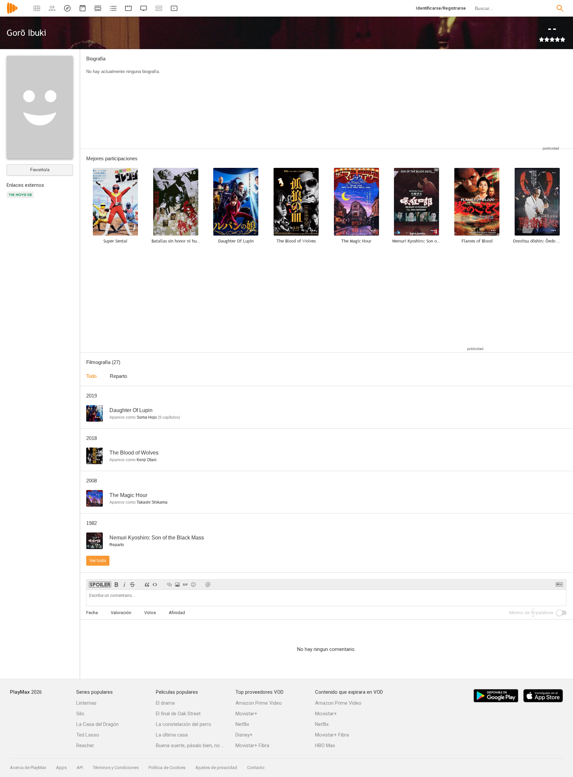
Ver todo (98, 560)
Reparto (118, 376)
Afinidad (177, 612)
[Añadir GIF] (185, 585)
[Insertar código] (155, 585)
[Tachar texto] (132, 585)
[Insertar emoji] (193, 585)
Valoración (121, 612)
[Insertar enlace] (169, 585)
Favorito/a (39, 169)
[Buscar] (560, 8)
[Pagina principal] (12, 12)
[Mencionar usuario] (208, 585)
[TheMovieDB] (21, 198)
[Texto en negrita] (116, 585)
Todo (91, 376)
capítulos (169, 417)
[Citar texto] (147, 585)
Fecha (92, 612)
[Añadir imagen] (177, 585)
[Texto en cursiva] (124, 585)
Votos (150, 612)
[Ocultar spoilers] (100, 585)
